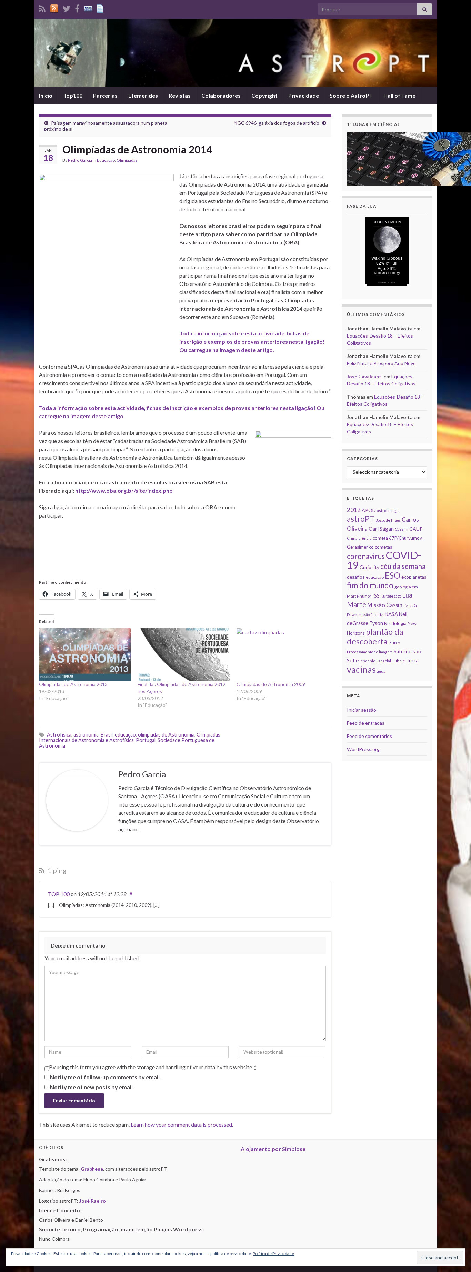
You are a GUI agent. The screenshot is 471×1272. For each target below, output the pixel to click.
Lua (407, 595)
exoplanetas (413, 577)
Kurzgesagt (391, 596)
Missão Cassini (385, 605)
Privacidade (303, 95)
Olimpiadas (127, 160)
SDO (417, 652)
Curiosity (369, 567)
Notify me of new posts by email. (92, 1087)
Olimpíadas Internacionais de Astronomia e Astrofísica (129, 737)
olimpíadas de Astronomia (166, 735)
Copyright (264, 95)
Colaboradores (221, 95)
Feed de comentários (369, 736)
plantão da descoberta (375, 636)
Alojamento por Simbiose (273, 1148)
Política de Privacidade (273, 1253)
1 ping (56, 870)
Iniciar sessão (361, 710)
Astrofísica (59, 735)
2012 (354, 509)
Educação (106, 160)
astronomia (86, 735)
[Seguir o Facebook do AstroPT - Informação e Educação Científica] (77, 7)
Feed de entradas (365, 723)
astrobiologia (388, 510)
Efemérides (143, 95)
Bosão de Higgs (388, 520)
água (381, 671)
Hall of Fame (399, 95)
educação (125, 735)
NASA (391, 614)
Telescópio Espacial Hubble (380, 661)
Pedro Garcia (80, 160)
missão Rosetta (370, 614)
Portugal (146, 740)
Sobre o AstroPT (351, 95)
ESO (392, 575)
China (352, 538)
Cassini (401, 529)
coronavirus (366, 556)
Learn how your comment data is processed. (182, 1124)
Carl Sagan (381, 528)
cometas (383, 547)
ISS (376, 595)
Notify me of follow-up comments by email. (105, 1077)
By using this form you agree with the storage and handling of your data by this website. (153, 1067)
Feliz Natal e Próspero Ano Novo (381, 363)
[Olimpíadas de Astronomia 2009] (282, 654)
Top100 (72, 95)
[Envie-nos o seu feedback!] (101, 7)
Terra (412, 660)
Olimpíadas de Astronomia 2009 (271, 684)
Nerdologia (395, 623)
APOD (369, 510)
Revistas (180, 95)
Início (45, 95)
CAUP (416, 529)
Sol (350, 660)
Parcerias (105, 95)
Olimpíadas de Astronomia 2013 (73, 684)
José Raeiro (92, 1201)
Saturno (403, 651)
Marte (356, 604)
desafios (356, 577)
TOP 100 (59, 894)
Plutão (394, 643)
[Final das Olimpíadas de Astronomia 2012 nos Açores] (183, 654)
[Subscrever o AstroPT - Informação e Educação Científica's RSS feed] (42, 7)
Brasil (107, 735)
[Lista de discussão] (88, 7)
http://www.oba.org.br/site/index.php (124, 490)
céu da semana (402, 566)
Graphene (92, 1169)
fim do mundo (370, 585)
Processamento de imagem (370, 652)
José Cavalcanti (365, 376)
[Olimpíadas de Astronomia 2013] (85, 654)
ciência (365, 538)
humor (365, 596)
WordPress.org (363, 749)
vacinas (361, 669)
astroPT (360, 518)
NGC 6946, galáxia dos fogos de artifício (276, 123)
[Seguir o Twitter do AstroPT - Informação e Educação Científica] (66, 7)
